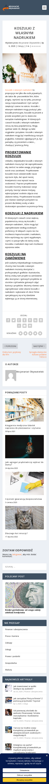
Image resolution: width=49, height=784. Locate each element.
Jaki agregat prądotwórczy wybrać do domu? (24, 463)
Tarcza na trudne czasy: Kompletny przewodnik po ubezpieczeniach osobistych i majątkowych (27, 732)
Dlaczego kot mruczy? (16, 533)
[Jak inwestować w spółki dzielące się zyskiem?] (8, 688)
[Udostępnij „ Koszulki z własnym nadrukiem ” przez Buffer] (41, 320)
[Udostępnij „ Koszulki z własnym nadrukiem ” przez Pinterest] (30, 320)
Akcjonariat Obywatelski (29, 42)
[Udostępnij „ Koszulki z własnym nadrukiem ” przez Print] (30, 325)
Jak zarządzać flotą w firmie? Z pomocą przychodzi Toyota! (28, 699)
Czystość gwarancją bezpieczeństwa (23, 499)
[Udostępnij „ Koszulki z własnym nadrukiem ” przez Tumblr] (24, 320)
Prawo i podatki (12, 656)
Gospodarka (11, 663)
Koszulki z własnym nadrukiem (18, 90)
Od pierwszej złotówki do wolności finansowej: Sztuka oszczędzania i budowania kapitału (26, 714)
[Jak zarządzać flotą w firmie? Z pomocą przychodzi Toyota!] (8, 700)
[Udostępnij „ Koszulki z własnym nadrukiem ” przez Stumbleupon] (19, 325)
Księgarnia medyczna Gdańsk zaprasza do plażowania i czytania (23, 426)
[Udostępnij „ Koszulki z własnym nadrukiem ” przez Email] (24, 325)
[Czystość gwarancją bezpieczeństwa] (24, 483)
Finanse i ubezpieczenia (16, 629)
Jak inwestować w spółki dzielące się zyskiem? (24, 687)
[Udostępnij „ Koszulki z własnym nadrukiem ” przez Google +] (19, 320)
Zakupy (20, 46)
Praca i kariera (12, 636)
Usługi (8, 649)
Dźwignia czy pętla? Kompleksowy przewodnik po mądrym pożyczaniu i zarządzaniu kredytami (27, 749)
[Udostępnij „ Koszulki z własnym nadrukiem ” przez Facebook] (8, 320)
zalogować (17, 554)
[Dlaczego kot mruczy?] (24, 517)
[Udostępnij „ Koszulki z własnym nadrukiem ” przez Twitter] (13, 320)
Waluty (8, 669)
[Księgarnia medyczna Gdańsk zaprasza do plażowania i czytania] (24, 409)
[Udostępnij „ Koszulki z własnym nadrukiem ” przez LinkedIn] (35, 320)
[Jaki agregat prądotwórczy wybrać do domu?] (24, 446)
